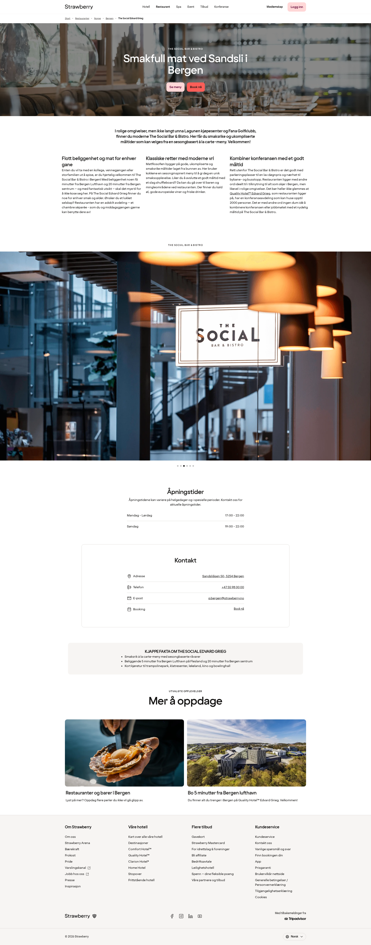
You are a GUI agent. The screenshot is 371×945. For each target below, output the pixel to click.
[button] (178, 466)
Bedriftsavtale (202, 861)
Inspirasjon (73, 886)
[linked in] (190, 916)
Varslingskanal (75, 868)
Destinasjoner (138, 843)
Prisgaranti (263, 868)
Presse (70, 880)
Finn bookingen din (269, 855)
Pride (68, 861)
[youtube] (199, 916)
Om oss (70, 837)
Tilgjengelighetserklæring (273, 891)
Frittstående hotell (141, 880)
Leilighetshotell (203, 868)
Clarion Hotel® (138, 861)
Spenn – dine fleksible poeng (213, 874)
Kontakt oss (263, 843)
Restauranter (82, 18)
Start (67, 18)
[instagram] (181, 916)
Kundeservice (265, 837)
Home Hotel (137, 868)
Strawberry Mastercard (208, 843)
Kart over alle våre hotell (145, 837)
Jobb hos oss (74, 874)
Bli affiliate (199, 855)
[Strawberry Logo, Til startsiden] (79, 7)
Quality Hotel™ (139, 855)
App (258, 861)
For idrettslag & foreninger (211, 849)
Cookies (261, 897)
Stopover (135, 874)
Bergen (109, 18)
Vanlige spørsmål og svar (273, 849)
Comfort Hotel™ (139, 849)
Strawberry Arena (77, 843)
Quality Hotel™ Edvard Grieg (250, 193)
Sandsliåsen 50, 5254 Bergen (223, 576)
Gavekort (198, 837)
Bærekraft (72, 849)
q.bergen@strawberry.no (226, 598)
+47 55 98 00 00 (233, 587)
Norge (97, 18)
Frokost (70, 855)
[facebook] (172, 916)
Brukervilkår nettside (269, 874)
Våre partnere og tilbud (208, 880)
